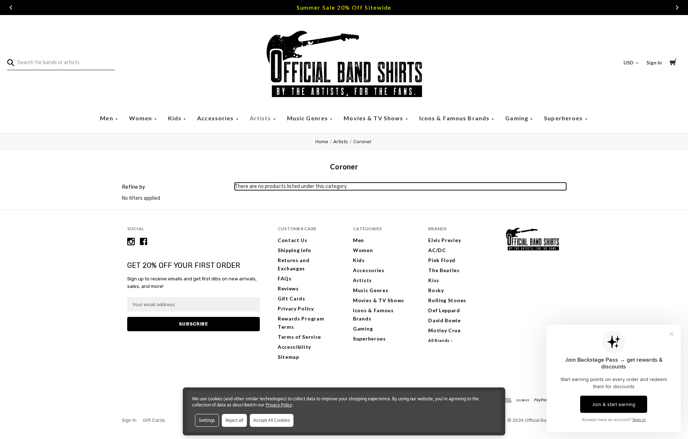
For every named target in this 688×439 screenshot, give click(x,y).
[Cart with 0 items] (673, 63)
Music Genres (308, 118)
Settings (207, 420)
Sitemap (288, 357)
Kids (175, 118)
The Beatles (444, 270)
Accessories (216, 118)
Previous (10, 7)
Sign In (654, 63)
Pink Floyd (441, 260)
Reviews (288, 288)
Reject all (234, 420)
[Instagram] (131, 241)
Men (107, 118)
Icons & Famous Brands (455, 118)
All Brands (439, 340)
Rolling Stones (447, 300)
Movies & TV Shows (374, 118)
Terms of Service (299, 337)
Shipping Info (294, 250)
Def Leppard (444, 310)
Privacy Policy (296, 308)
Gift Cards (291, 298)
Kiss (433, 280)
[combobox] (61, 62)
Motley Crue (444, 330)
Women (141, 118)
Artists (261, 118)
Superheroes (564, 118)
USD (629, 63)
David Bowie (444, 320)
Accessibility (294, 347)
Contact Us (292, 240)
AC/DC (437, 250)
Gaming (517, 118)
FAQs (285, 278)
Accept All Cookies (271, 420)
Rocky (436, 290)
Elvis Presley (444, 240)
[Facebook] (143, 241)
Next (677, 7)
